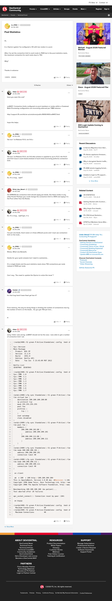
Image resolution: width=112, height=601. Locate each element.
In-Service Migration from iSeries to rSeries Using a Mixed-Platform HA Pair (95, 148)
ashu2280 (97, 177)
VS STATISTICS (89, 195)
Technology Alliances (26, 569)
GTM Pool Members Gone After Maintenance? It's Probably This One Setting (95, 222)
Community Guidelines (26, 552)
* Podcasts (83, 260)
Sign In (106, 9)
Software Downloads (86, 550)
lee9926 (96, 170)
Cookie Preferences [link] (86, 593)
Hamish (15, 290)
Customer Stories (56, 550)
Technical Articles (26, 548)
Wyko (95, 217)
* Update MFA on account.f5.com (91, 254)
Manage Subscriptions (85, 543)
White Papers (56, 546)
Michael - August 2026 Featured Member (92, 49)
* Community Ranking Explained (91, 248)
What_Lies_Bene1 (19, 189)
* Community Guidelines (88, 244)
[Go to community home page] (12, 9)
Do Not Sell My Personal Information (66, 593)
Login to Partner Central (26, 573)
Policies (32, 593)
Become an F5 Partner (26, 571)
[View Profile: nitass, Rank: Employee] (9, 93)
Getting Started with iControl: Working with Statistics (94, 202)
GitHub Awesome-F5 (86, 268)
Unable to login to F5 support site (94, 175)
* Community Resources (87, 250)
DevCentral (5, 15)
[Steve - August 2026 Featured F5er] (93, 73)
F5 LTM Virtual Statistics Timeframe (92, 215)
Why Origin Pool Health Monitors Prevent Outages (92, 208)
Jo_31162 (14, 25)
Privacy (38, 593)
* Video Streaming (86, 264)
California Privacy (48, 593)
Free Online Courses (56, 554)
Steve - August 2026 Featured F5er (93, 87)
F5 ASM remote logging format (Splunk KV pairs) (94, 168)
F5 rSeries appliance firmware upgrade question (94, 155)
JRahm (95, 204)
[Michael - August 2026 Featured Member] (93, 34)
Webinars (56, 552)
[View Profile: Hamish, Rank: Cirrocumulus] (9, 291)
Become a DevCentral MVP (26, 558)
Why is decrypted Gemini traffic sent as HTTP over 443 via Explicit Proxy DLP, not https (94, 161)
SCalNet (96, 157)
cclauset (95, 211)
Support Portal (85, 552)
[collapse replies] (2, 91)
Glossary (56, 548)
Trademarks (24, 593)
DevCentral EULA (26, 554)
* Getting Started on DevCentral (90, 242)
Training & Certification (56, 556)
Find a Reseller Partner (26, 567)
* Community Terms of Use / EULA (91, 246)
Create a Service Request (86, 548)
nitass (15, 92)
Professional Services (86, 546)
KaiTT (96, 150)
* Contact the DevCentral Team (90, 252)
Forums (13, 15)
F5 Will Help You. (91, 235)
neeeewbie (97, 163)
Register (99, 9)
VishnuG (96, 224)
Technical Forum (22, 15)
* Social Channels (85, 262)
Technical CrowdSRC (26, 550)
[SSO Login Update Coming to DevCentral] (93, 111)
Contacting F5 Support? (88, 237)
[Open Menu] (108, 15)
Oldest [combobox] (70, 85)
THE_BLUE (96, 197)
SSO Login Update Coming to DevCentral (90, 126)
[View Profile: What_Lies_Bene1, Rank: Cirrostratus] (9, 190)
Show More (10, 527)
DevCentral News (83, 53)
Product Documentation (56, 543)
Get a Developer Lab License (26, 556)
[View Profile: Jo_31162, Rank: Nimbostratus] (7, 26)
